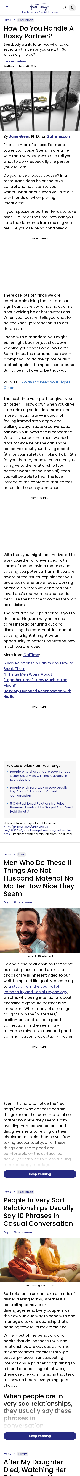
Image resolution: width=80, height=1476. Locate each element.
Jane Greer (19, 136)
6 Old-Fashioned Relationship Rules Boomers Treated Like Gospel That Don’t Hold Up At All (41, 808)
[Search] (63, 8)
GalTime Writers (15, 61)
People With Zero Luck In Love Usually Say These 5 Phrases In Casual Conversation (39, 792)
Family (22, 1454)
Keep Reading (40, 1174)
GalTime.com (59, 136)
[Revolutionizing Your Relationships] (40, 7)
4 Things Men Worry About (28, 674)
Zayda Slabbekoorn (18, 902)
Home (7, 20)
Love (21, 854)
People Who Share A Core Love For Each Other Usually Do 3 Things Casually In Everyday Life (41, 776)
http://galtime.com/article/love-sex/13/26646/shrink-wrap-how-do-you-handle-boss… (38, 830)
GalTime (31, 654)
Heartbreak (25, 20)
